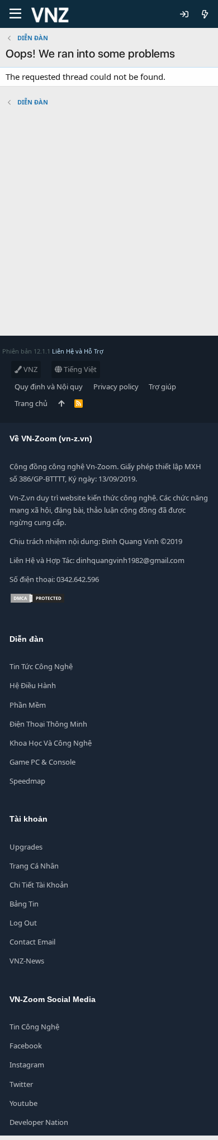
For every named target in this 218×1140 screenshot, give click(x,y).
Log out (23, 923)
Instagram (27, 1065)
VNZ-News (27, 961)
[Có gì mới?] (205, 14)
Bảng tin (24, 904)
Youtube (23, 1103)
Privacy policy (116, 386)
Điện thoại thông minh (48, 724)
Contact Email (32, 942)
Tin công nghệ (34, 1027)
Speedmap (27, 781)
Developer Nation (39, 1122)
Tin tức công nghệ (41, 666)
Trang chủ (31, 403)
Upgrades (26, 847)
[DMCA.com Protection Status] (37, 601)
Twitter (21, 1084)
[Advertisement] (109, 227)
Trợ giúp (162, 386)
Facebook (26, 1046)
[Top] (61, 403)
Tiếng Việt (79, 369)
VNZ (29, 369)
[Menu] (15, 14)
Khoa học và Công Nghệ (51, 743)
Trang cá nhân (34, 866)
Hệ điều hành (33, 685)
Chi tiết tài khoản (39, 885)
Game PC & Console (42, 762)
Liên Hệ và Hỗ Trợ (77, 351)
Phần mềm (28, 705)
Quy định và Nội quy (49, 386)
